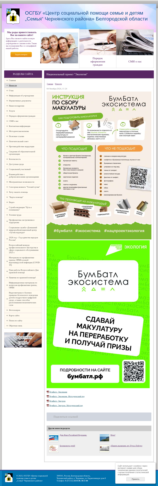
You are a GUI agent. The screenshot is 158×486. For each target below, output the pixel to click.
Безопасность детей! (67, 446)
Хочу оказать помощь (18, 192)
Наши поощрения (16, 106)
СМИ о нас (14, 121)
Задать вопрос (21, 54)
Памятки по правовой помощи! (22, 277)
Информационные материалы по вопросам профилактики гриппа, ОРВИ (23, 285)
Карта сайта (14, 315)
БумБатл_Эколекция (58, 392)
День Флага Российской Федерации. (73, 435)
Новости (13, 85)
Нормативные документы (20, 101)
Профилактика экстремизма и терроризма (21, 221)
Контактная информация (19, 126)
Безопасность (15, 159)
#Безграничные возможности (21, 182)
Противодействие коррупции (21, 146)
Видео (12, 202)
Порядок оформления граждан (22, 116)
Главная (12, 80)
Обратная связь (15, 326)
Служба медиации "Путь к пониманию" (20, 208)
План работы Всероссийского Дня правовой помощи (24, 271)
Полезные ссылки (16, 136)
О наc (11, 90)
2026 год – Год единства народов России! (23, 238)
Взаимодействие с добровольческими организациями (24, 175)
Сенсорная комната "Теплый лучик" (24, 187)
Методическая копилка (19, 131)
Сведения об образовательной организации (22, 152)
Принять (135, 479)
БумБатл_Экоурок (57, 401)
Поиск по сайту (15, 320)
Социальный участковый (20, 169)
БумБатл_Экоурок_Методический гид (66, 405)
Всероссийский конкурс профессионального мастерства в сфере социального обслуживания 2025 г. (23, 249)
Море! (112, 435)
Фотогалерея (14, 310)
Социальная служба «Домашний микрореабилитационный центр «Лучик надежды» (23, 230)
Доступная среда (16, 164)
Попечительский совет (19, 141)
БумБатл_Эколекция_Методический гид (67, 396)
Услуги (12, 111)
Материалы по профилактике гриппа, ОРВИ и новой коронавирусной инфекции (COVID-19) (24, 261)
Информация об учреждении (21, 95)
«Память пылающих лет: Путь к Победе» (126, 446)
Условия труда (15, 215)
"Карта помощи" (16, 197)
